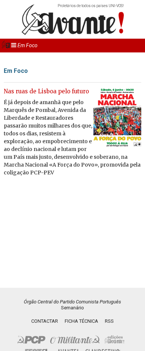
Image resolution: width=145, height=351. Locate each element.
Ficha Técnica (81, 321)
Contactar (44, 321)
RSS (109, 321)
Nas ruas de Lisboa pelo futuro (46, 91)
